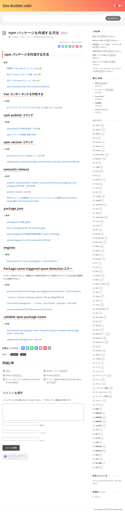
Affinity (97, 134)
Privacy (10, 458)
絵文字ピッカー (57, 371)
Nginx (97, 254)
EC (96, 175)
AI (96, 138)
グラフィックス (100, 375)
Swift (97, 300)
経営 (97, 455)
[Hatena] (70, 47)
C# (96, 163)
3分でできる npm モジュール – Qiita (22, 80)
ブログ (97, 405)
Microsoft (98, 242)
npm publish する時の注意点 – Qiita (22, 128)
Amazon (98, 142)
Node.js (15, 37)
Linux (97, 221)
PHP (96, 271)
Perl (96, 267)
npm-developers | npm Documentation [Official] (28, 86)
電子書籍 (98, 463)
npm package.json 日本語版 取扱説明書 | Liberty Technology (33, 234)
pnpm (8, 371)
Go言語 (98, 200)
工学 (97, 430)
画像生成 (98, 450)
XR (96, 346)
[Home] (9, 37)
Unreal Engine (100, 309)
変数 (100, 83)
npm (23, 354)
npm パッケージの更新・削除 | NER (21, 134)
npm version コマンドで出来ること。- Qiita (24, 155)
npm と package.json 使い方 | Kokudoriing (25, 228)
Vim (96, 313)
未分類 (97, 438)
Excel (97, 184)
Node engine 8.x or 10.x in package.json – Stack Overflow (31, 261)
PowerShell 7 (99, 96)
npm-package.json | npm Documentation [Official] (29, 240)
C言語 (97, 167)
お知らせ (98, 355)
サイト (42, 440)
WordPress (99, 342)
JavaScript (99, 217)
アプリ (97, 367)
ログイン (98, 497)
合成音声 (98, 425)
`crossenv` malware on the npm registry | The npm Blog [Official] (35, 297)
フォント (98, 400)
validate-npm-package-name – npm (23, 339)
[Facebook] (59, 47)
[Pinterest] (77, 47)
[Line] (66, 47)
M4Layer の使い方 (101, 40)
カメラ (97, 371)
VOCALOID (99, 317)
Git (96, 192)
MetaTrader (99, 238)
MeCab (97, 234)
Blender (98, 159)
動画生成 (98, 413)
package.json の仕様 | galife (19, 222)
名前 (42, 425)
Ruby (97, 279)
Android (98, 146)
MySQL (97, 250)
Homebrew (99, 204)
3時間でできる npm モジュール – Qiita (23, 68)
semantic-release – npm (17, 191)
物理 (97, 442)
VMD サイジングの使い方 (104, 62)
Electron (98, 179)
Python (97, 275)
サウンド (98, 384)
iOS (96, 209)
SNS (96, 288)
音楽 (97, 467)
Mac (96, 229)
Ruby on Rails (100, 284)
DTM (97, 171)
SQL (96, 292)
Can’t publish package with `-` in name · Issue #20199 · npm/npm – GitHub (40, 303)
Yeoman (53, 375)
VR (96, 321)
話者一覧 (99, 36)
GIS (96, 188)
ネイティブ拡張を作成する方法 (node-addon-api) (64, 380)
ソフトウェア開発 (101, 388)
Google (98, 196)
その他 (97, 359)
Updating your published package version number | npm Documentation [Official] (43, 161)
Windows (98, 338)
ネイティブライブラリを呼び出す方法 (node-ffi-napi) (23, 380)
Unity (97, 304)
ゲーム (97, 379)
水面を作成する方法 (103, 51)
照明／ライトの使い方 (104, 55)
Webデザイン (100, 334)
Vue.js (97, 329)
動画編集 (98, 417)
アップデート (104, 90)
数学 (97, 434)
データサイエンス (101, 392)
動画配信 (98, 421)
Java (97, 213)
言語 (97, 459)
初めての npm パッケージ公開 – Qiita (23, 74)
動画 (97, 409)
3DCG (97, 125)
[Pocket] (73, 47)
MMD (97, 246)
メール (43, 433)
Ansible (98, 150)
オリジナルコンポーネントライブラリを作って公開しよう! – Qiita (33, 107)
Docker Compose (101, 109)
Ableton (98, 129)
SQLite (97, 296)
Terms (16, 458)
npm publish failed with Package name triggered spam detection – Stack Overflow (43, 291)
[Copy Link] (81, 47)
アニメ (97, 363)
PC (96, 263)
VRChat (97, 325)
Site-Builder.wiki (16, 5)
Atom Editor (99, 154)
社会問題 (98, 103)
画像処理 (98, 446)
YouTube (98, 350)
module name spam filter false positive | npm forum (29, 309)
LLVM (97, 225)
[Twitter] (63, 47)
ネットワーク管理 (101, 396)
